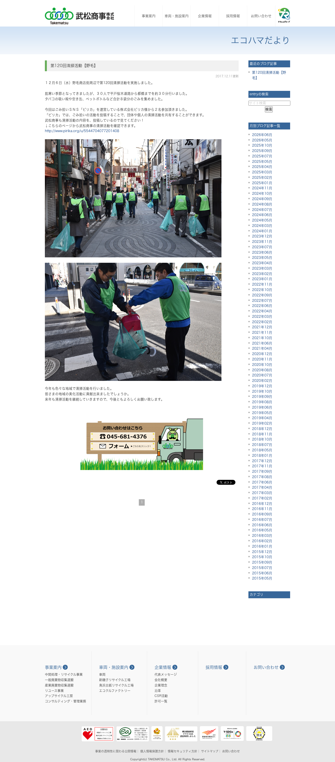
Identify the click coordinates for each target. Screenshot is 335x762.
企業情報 (205, 16)
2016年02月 (262, 541)
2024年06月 (262, 215)
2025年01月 (262, 183)
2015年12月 (262, 552)
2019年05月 (262, 413)
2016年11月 (262, 509)
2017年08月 (262, 477)
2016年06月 (262, 525)
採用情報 (233, 16)
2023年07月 (262, 247)
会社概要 (161, 679)
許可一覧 (161, 701)
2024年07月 (262, 209)
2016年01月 (262, 546)
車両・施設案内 (177, 16)
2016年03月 (262, 535)
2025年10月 (262, 145)
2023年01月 (262, 279)
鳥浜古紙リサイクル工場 (116, 685)
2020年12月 (262, 354)
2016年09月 (262, 514)
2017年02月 (262, 498)
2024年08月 (262, 204)
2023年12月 (262, 236)
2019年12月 (262, 386)
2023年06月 (262, 252)
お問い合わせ (261, 16)
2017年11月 (262, 466)
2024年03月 (262, 225)
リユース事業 (54, 690)
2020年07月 (262, 375)
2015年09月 (262, 562)
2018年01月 (262, 455)
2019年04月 (262, 418)
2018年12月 (262, 428)
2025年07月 (262, 156)
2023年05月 (262, 257)
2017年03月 (262, 493)
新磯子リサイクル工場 (114, 679)
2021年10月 (262, 338)
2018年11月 (262, 434)
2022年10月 (262, 289)
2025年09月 (262, 150)
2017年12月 (262, 461)
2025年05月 (262, 161)
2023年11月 (262, 241)
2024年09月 (262, 199)
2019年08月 (262, 402)
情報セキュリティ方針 (182, 751)
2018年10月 (262, 439)
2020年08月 (262, 370)
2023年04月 (262, 263)
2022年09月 (262, 295)
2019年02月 (262, 423)
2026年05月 (262, 140)
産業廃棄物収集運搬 (59, 685)
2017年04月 (262, 487)
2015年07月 (262, 567)
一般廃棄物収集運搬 (59, 679)
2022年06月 (262, 305)
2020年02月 (262, 380)
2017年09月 (262, 471)
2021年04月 (262, 348)
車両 (102, 674)
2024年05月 (262, 220)
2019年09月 (262, 396)
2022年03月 (262, 316)
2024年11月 (262, 188)
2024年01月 (262, 231)
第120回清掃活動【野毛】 (74, 66)
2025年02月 (262, 177)
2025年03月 (262, 172)
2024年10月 (262, 193)
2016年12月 (262, 503)
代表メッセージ (166, 674)
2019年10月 (262, 391)
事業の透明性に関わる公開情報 (115, 751)
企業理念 (161, 685)
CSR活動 (161, 695)
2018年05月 (262, 450)
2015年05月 (262, 578)
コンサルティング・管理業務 (65, 701)
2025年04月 (262, 166)
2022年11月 (262, 284)
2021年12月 (262, 327)
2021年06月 (262, 343)
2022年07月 (262, 300)
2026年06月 (262, 135)
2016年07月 (262, 519)
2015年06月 (262, 573)
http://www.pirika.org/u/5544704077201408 (82, 131)
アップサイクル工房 (59, 695)
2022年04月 (262, 311)
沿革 (158, 690)
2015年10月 (262, 557)
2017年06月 (262, 482)
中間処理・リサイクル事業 (64, 674)
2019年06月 (262, 407)
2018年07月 (262, 444)
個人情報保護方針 (152, 751)
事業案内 (148, 16)
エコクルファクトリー (114, 690)
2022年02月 (262, 322)
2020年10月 (262, 364)
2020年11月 (262, 359)
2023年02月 (262, 274)
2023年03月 (262, 268)
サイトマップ (209, 751)
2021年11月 (262, 332)
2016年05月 (262, 530)
